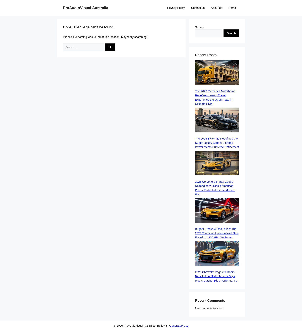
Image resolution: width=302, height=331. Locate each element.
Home (232, 7)
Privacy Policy (176, 7)
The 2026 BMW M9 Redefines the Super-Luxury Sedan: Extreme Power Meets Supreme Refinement (217, 143)
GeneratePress (178, 325)
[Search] (110, 47)
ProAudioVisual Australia (85, 8)
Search (199, 27)
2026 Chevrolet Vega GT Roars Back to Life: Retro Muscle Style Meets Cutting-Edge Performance (216, 276)
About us (216, 7)
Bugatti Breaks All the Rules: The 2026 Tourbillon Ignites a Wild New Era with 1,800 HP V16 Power (216, 233)
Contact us (198, 7)
